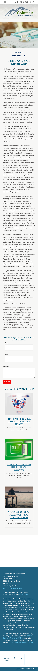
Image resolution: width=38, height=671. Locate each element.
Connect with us (7, 659)
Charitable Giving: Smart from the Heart (19, 421)
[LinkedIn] (15, 2)
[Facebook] (17, 2)
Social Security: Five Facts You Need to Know (19, 515)
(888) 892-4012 (26, 2)
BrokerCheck (23, 594)
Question (6, 366)
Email (6, 354)
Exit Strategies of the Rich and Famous (19, 467)
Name (7, 343)
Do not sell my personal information (21, 642)
